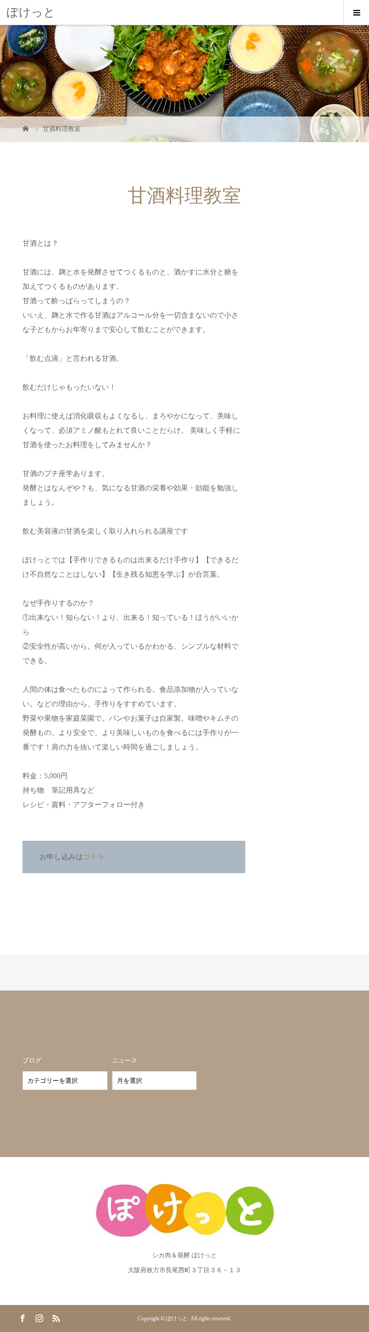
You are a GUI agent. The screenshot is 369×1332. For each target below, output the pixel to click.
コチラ (93, 857)
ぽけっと (31, 12)
